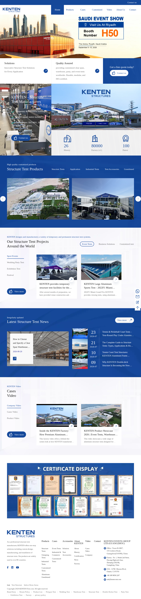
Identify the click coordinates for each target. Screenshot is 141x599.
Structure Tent (94, 592)
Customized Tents (46, 569)
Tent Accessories (67, 553)
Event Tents (56, 548)
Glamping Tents (45, 556)
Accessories (68, 541)
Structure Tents (45, 549)
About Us (120, 10)
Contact (132, 10)
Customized (97, 10)
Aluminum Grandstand (46, 575)
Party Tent (125, 592)
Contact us (132, 2)
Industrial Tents (45, 562)
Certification (79, 556)
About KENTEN (78, 542)
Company (89, 555)
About (76, 548)
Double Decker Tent (110, 592)
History (77, 552)
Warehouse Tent (79, 592)
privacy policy (40, 595)
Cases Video (87, 549)
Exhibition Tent (16, 595)
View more (15, 201)
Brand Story (11, 592)
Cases (82, 10)
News (76, 560)
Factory (77, 564)
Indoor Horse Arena (31, 585)
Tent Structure (17, 585)
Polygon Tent (51, 592)
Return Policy (25, 592)
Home (57, 10)
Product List (37, 592)
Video (109, 10)
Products (70, 10)
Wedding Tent (64, 592)
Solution (66, 548)
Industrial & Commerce (56, 553)
